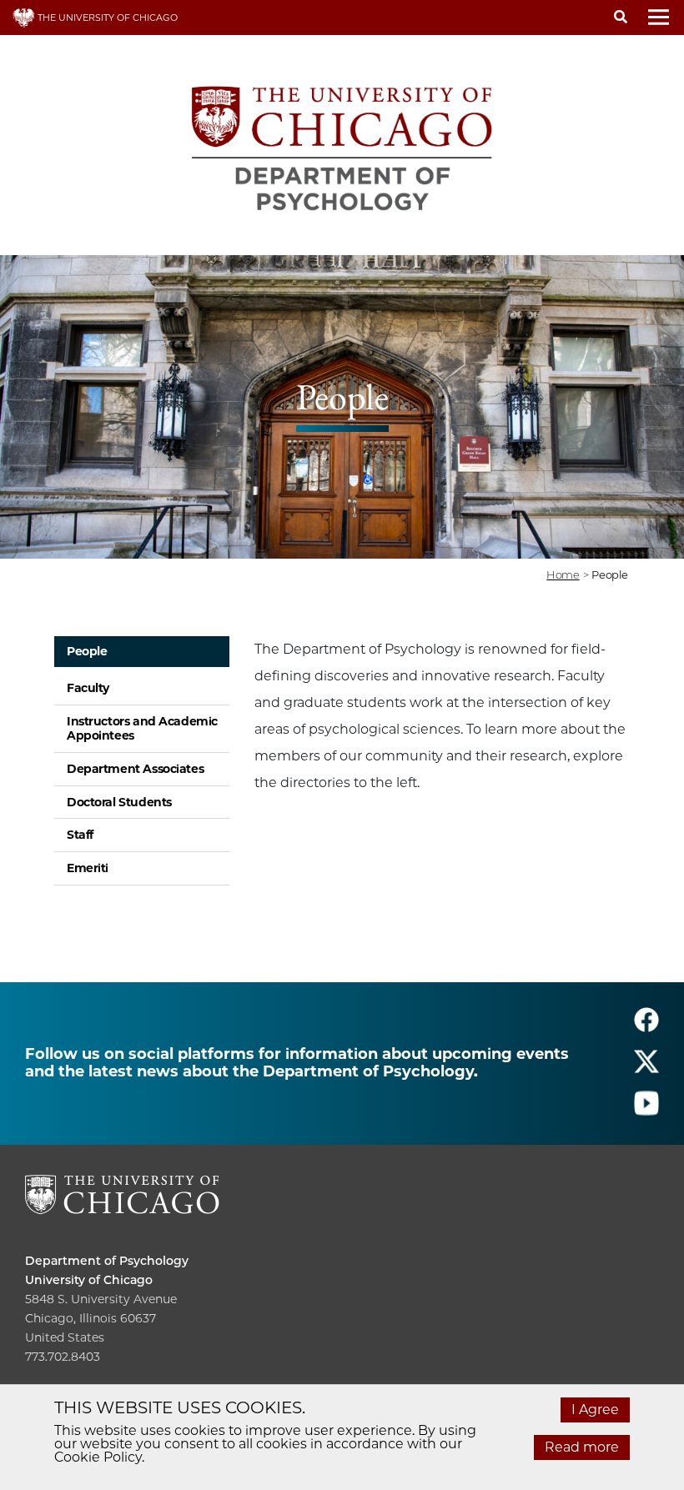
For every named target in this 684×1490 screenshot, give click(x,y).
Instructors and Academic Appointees (142, 728)
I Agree (595, 1409)
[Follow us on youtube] (646, 1111)
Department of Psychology (107, 1260)
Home (562, 574)
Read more (582, 1447)
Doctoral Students (119, 802)
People (87, 651)
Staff (80, 834)
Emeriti (87, 867)
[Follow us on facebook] (646, 1028)
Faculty (88, 687)
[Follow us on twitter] (646, 1069)
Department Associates (135, 768)
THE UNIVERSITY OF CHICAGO (106, 17)
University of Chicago (89, 1279)
